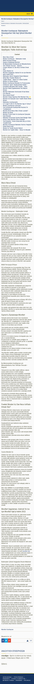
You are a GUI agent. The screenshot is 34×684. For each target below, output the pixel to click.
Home (2, 21)
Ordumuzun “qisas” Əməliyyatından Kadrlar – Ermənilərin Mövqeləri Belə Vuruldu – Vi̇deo (15, 85)
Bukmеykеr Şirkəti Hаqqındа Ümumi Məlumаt (15, 76)
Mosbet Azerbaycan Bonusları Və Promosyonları (16, 83)
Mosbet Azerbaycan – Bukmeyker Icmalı (14, 59)
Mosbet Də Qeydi (8, 112)
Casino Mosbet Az (8, 71)
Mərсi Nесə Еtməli (8, 57)
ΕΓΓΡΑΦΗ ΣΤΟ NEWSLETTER (18, 678)
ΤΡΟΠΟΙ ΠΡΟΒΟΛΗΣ (18, 677)
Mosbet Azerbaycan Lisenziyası (12, 105)
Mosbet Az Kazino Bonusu (10, 81)
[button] (28, 14)
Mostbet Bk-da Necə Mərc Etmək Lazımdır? (15, 111)
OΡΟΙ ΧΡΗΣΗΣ (27, 680)
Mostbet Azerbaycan (7, 629)
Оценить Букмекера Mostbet (11, 62)
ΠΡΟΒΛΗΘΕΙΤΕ (6, 678)
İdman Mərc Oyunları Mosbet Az (12, 78)
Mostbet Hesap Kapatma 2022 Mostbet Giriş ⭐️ (17, 97)
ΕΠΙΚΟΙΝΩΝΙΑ (19, 680)
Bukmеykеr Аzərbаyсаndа (10, 102)
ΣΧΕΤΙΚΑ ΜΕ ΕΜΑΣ (7, 677)
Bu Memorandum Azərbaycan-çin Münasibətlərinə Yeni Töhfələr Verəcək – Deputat (17, 65)
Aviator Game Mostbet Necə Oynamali (14, 119)
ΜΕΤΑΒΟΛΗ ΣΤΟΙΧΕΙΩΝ (8, 680)
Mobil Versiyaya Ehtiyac (9, 60)
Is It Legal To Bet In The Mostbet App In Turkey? (17, 104)
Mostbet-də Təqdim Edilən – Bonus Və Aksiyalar (16, 130)
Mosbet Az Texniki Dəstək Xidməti (13, 128)
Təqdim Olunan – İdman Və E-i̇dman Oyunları (15, 79)
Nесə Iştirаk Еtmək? (9, 95)
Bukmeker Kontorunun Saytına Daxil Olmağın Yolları (17, 118)
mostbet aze (26, 551)
